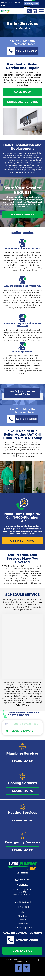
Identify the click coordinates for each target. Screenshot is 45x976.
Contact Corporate (22, 927)
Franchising (22, 924)
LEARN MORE (22, 761)
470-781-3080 (22, 907)
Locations (22, 912)
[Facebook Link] (18, 968)
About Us (22, 916)
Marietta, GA (6, 3)
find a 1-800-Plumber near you (26, 454)
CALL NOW (22, 91)
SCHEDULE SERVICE (22, 102)
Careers (22, 920)
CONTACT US (22, 950)
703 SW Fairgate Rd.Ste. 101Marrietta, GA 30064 (22, 892)
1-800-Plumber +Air (26, 519)
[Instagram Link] (26, 968)
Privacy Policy (19, 961)
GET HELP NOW (22, 540)
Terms (26, 705)
